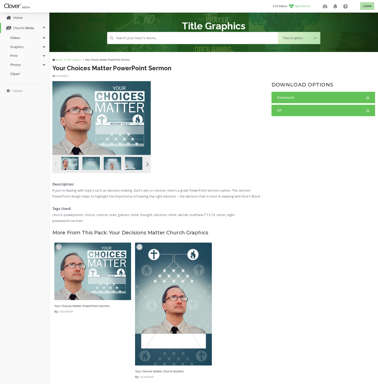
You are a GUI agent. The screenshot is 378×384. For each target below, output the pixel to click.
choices (102, 215)
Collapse (17, 90)
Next (147, 164)
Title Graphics (73, 59)
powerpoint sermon (67, 221)
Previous (57, 164)
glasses (123, 215)
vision (221, 215)
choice (90, 215)
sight (230, 215)
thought (146, 215)
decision (160, 215)
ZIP (279, 110)
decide (183, 215)
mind (172, 215)
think (134, 215)
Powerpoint (286, 97)
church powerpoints (67, 215)
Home (59, 59)
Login (367, 6)
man (112, 215)
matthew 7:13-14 (202, 215)
